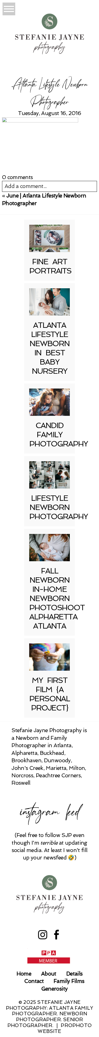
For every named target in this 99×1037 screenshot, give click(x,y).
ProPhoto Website (65, 1028)
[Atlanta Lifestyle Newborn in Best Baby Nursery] (49, 302)
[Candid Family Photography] (49, 402)
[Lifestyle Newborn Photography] (49, 475)
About (48, 973)
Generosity (54, 988)
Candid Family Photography (58, 434)
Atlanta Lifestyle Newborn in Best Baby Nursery (49, 348)
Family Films (69, 981)
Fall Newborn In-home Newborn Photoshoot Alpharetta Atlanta (57, 598)
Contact (34, 981)
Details (74, 973)
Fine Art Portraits (50, 266)
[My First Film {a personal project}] (49, 657)
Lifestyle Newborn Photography (58, 507)
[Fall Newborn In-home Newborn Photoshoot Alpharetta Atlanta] (49, 547)
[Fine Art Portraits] (49, 238)
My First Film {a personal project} (49, 694)
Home (23, 973)
